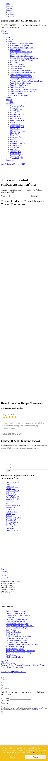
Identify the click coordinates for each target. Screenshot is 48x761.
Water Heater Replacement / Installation (24, 89)
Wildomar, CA (15, 154)
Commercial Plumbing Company (22, 48)
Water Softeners (16, 93)
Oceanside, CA (16, 137)
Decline (12, 757)
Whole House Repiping (19, 95)
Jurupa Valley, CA (17, 125)
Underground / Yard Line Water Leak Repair (26, 81)
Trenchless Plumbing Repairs (21, 77)
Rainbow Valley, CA (18, 143)
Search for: (5, 196)
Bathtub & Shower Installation (21, 43)
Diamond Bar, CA (17, 114)
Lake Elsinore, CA (17, 127)
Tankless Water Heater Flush (20, 70)
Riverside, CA (15, 145)
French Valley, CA (17, 120)
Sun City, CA (15, 150)
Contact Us (10, 16)
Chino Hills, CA (16, 110)
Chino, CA (14, 108)
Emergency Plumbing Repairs (21, 52)
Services (9, 8)
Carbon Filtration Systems (19, 45)
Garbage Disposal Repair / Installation (24, 58)
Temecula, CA (15, 152)
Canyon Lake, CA (17, 106)
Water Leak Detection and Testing (22, 91)
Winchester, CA (16, 156)
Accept (35, 757)
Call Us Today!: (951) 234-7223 (13, 164)
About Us (9, 6)
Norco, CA (14, 135)
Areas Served (10, 14)
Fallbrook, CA (15, 118)
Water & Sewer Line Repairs (20, 83)
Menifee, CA (15, 129)
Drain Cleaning (16, 50)
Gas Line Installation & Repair (21, 60)
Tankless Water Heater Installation (22, 73)
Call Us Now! (6, 661)
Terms (9, 667)
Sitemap (36, 665)
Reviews (9, 12)
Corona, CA (14, 112)
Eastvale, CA (15, 116)
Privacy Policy (34, 709)
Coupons (9, 10)
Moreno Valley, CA (17, 131)
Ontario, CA (14, 139)
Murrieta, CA (15, 133)
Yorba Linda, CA (16, 158)
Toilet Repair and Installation (20, 75)
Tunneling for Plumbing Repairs (22, 79)
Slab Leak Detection (17, 66)
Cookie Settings (18, 667)
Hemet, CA (14, 123)
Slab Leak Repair (16, 68)
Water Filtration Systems (19, 85)
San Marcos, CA (16, 147)
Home (8, 4)
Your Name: (5, 698)
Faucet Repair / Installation (20, 54)
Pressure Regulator (17, 64)
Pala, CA (13, 141)
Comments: (5, 703)
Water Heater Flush (17, 87)
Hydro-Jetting (15, 62)
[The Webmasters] (8, 663)
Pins (11, 102)
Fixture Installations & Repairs (21, 56)
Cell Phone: (5, 701)
